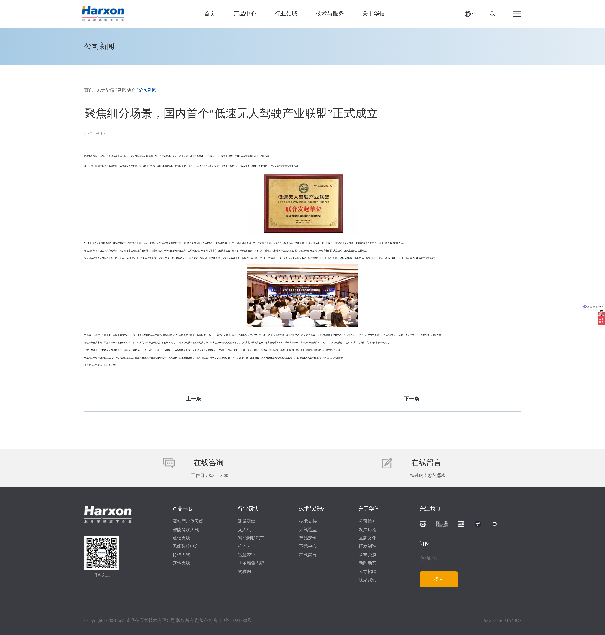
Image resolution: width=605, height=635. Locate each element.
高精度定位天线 (188, 521)
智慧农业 (247, 555)
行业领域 (286, 14)
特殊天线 (181, 555)
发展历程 (367, 529)
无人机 (244, 529)
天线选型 (308, 529)
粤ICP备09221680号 (232, 620)
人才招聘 (367, 571)
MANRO (512, 620)
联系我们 (367, 580)
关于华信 (373, 14)
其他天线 (181, 563)
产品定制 (308, 538)
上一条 (193, 399)
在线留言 (308, 555)
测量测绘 (247, 521)
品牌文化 (367, 538)
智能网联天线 (186, 529)
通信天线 (181, 538)
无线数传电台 (186, 546)
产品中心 (245, 14)
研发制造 (367, 546)
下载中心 (308, 546)
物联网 (244, 571)
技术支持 (308, 521)
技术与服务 (330, 14)
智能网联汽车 (251, 538)
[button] (492, 14)
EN (474, 13)
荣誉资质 (367, 555)
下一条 (411, 399)
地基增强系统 (251, 563)
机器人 (244, 546)
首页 (209, 14)
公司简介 (367, 521)
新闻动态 (126, 90)
